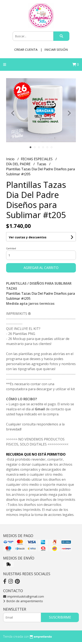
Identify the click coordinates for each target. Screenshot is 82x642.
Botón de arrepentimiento (24, 601)
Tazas (42, 164)
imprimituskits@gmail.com (25, 596)
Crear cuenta (25, 49)
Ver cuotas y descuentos (27, 237)
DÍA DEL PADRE (18, 164)
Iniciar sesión (56, 49)
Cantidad (11, 248)
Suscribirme (60, 617)
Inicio (10, 159)
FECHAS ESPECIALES (37, 159)
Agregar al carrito (41, 267)
